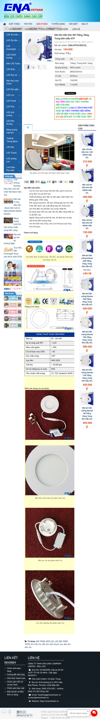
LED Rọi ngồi (12, 89)
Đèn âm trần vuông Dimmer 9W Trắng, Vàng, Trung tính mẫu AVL (87, 413)
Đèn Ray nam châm (12, 82)
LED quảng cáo (11, 160)
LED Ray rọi (11, 75)
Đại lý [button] (85, 24)
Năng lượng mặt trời (11, 131)
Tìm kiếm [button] (63, 29)
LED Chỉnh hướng (11, 56)
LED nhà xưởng (10, 114)
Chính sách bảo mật (15, 688)
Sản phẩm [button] (42, 24)
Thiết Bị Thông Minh (12, 140)
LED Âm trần (12, 34)
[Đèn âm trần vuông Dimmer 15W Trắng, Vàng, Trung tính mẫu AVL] (87, 322)
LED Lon (10, 95)
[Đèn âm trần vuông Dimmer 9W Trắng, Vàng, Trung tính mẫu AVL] (87, 398)
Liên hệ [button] (76, 29)
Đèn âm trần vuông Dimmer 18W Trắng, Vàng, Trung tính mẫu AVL (87, 299)
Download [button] (31, 29)
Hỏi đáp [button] (73, 24)
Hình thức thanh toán (16, 678)
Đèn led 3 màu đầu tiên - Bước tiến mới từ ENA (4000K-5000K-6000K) (13, 206)
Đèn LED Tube (12, 63)
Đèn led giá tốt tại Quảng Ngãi (12, 239)
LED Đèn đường (10, 122)
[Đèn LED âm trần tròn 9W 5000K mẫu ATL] (87, 175)
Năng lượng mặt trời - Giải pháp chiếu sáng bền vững (13, 224)
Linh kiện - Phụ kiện (11, 169)
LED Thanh (11, 153)
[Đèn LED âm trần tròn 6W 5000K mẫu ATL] (87, 210)
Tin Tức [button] (28, 24)
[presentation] (27, 47)
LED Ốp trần (11, 40)
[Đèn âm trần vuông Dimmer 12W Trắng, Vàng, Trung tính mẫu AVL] (87, 360)
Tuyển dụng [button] (58, 24)
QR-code (22, 712)
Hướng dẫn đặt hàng (16, 674)
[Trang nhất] (4, 24)
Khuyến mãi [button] (47, 29)
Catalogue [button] (15, 29)
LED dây (10, 147)
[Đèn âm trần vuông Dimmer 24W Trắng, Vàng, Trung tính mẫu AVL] (87, 246)
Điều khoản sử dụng (60, 718)
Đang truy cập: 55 (25, 715)
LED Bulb (10, 69)
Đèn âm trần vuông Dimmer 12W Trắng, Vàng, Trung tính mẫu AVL (87, 375)
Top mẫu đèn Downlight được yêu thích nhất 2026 (13, 252)
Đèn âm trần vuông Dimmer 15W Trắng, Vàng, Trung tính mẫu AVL (87, 337)
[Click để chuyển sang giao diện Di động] (10, 712)
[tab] (28, 127)
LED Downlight (11, 47)
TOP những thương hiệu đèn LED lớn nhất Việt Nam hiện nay (12, 187)
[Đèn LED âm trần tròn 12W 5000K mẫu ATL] (87, 139)
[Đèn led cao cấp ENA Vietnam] (23, 10)
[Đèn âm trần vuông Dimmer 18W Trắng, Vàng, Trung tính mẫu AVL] (87, 284)
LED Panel (11, 101)
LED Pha (10, 106)
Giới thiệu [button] (14, 24)
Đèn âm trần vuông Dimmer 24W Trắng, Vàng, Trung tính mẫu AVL (87, 260)
